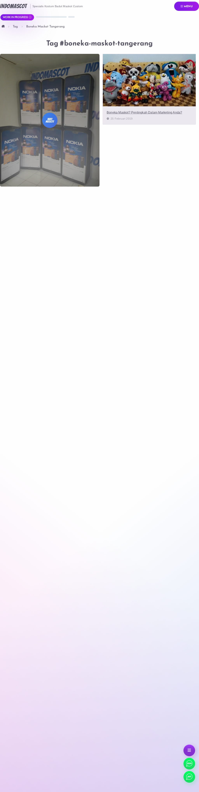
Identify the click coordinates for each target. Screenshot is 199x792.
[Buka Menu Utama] (189, 750)
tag (15, 26)
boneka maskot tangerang (45, 26)
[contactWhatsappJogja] (189, 763)
